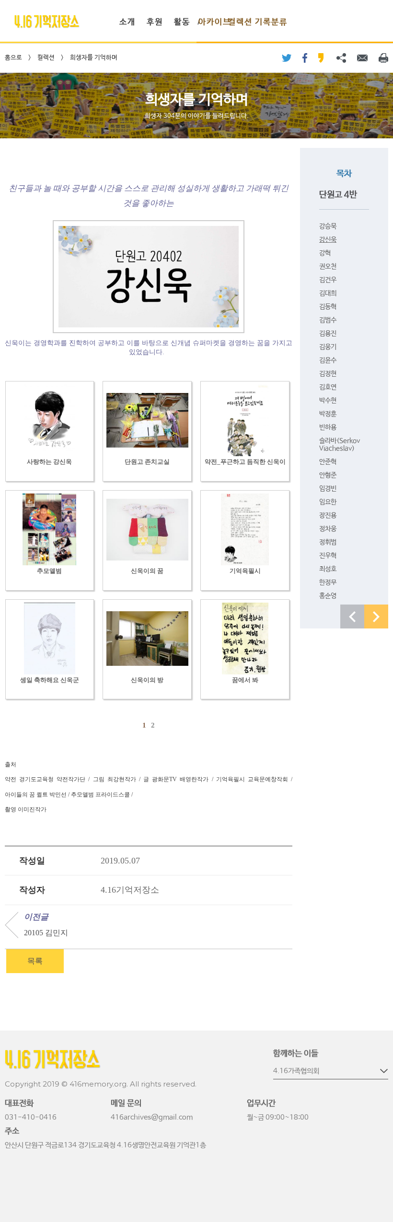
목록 (35, 961)
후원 (155, 22)
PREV (352, 616)
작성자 (32, 890)
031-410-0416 (31, 1117)
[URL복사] (341, 58)
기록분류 (271, 22)
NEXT (376, 616)
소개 (127, 22)
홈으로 (13, 57)
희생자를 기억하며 (93, 57)
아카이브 (214, 22)
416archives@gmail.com (152, 1117)
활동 (182, 22)
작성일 (32, 860)
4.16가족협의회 (296, 1071)
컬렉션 (240, 22)
